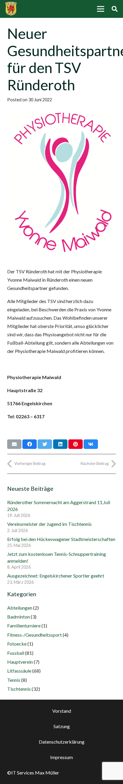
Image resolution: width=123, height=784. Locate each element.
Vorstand (61, 711)
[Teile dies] (29, 444)
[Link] (11, 8)
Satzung (61, 726)
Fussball (15, 653)
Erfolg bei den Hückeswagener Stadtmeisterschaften (61, 539)
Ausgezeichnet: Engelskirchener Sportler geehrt (55, 575)
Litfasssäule (19, 670)
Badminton (18, 616)
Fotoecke (17, 643)
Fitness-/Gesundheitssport (34, 635)
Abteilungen (19, 608)
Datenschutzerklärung (61, 741)
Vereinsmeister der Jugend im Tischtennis (49, 524)
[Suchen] (114, 9)
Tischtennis (19, 689)
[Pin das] (75, 444)
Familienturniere (24, 625)
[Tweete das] (45, 444)
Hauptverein (20, 662)
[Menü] (100, 8)
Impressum (61, 757)
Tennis (13, 680)
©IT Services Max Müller (33, 772)
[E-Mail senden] (14, 444)
